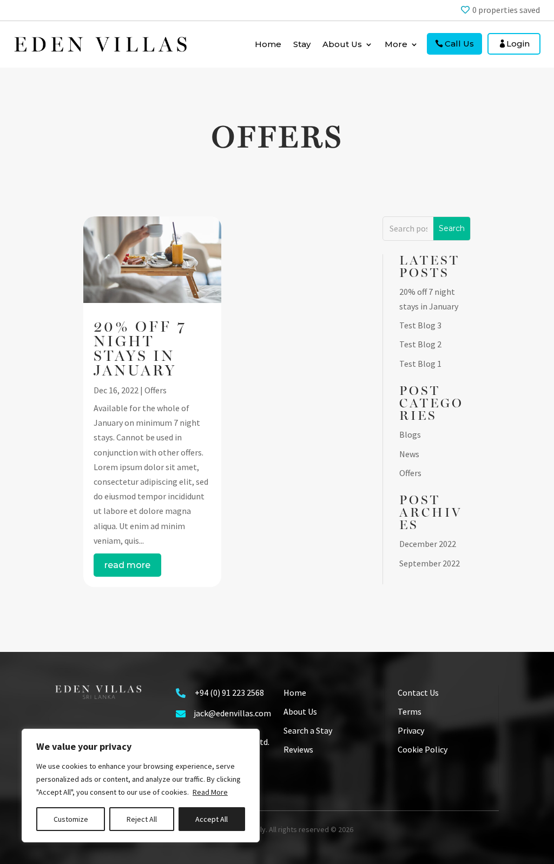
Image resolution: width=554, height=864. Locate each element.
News (409, 454)
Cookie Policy (422, 749)
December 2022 (427, 543)
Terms (409, 711)
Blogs (410, 434)
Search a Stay (307, 730)
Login (518, 43)
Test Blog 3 (420, 325)
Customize (71, 819)
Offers (155, 390)
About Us (300, 711)
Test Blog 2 (420, 344)
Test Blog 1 (420, 363)
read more (127, 565)
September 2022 (429, 563)
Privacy (411, 730)
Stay (302, 44)
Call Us (459, 43)
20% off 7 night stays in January (140, 348)
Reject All (142, 819)
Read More (210, 792)
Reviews (298, 749)
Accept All (211, 819)
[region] (141, 785)
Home (268, 44)
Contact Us (418, 692)
